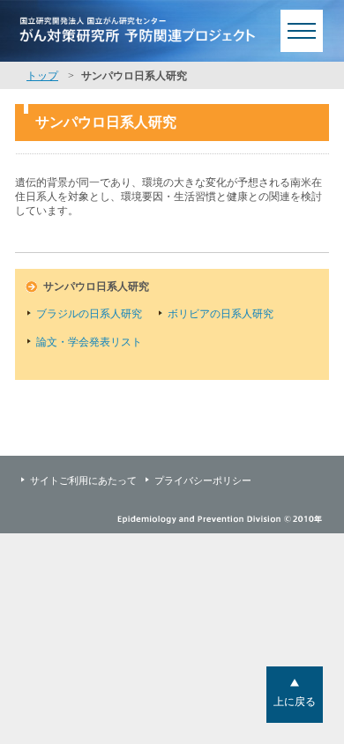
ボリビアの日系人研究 (220, 314)
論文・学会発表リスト (89, 342)
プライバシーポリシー (202, 480)
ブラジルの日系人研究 (89, 314)
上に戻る (294, 702)
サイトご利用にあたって (83, 480)
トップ (42, 76)
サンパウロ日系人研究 (96, 286)
